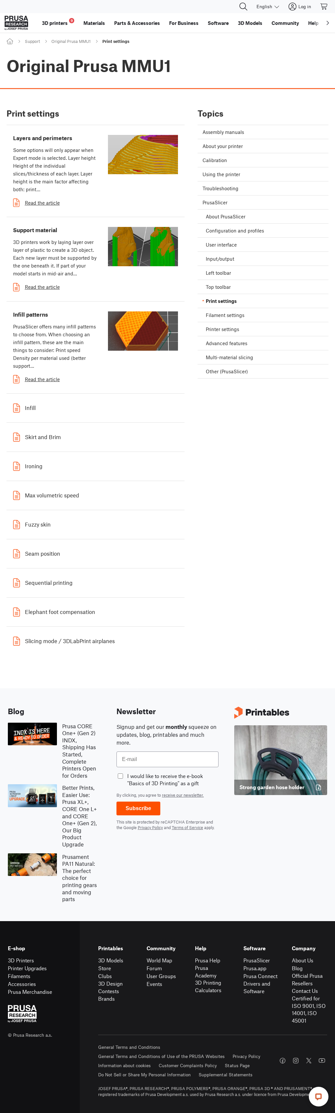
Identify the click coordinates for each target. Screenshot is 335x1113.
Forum (154, 968)
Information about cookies (124, 1065)
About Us (302, 960)
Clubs (105, 976)
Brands (106, 998)
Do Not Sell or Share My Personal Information (144, 1074)
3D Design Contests (110, 987)
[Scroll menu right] (328, 23)
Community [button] (285, 23)
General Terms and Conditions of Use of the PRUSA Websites (161, 1056)
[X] (309, 1060)
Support (32, 41)
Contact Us (305, 991)
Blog (297, 968)
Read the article (42, 203)
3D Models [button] (250, 23)
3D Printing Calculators (208, 986)
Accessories (22, 984)
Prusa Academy (206, 971)
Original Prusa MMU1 (71, 41)
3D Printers (21, 960)
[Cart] (324, 6)
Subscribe (138, 808)
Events (154, 984)
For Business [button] (184, 23)
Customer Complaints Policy (188, 1065)
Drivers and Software (256, 987)
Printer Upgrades (27, 968)
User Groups (161, 976)
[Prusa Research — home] (16, 23)
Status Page (237, 1065)
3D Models (110, 960)
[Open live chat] (318, 1096)
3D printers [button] (57, 22)
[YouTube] (322, 1060)
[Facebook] (282, 1060)
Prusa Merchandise (30, 992)
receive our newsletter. (183, 795)
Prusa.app (254, 968)
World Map (159, 960)
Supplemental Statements (226, 1074)
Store (104, 968)
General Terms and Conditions (129, 1047)
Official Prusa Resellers (307, 979)
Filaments (19, 976)
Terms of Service (187, 827)
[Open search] (243, 6)
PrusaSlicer (256, 960)
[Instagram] (296, 1060)
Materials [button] (94, 23)
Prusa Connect (260, 976)
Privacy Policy (150, 827)
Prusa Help (207, 960)
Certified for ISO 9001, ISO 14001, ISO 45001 (309, 1009)
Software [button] (218, 23)
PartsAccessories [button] (137, 23)
